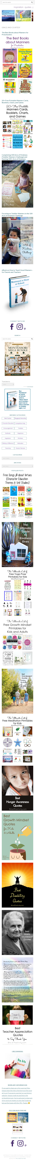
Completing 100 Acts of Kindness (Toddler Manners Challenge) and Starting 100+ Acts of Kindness (14, 157)
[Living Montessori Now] (17, 1134)
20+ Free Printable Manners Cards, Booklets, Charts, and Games (15, 101)
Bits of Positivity (17, 13)
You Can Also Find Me (17, 1110)
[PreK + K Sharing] (12, 1122)
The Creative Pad (20, 1158)
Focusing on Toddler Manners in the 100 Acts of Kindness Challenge (17, 214)
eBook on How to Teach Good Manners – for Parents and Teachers (17, 271)
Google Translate (30, 386)
